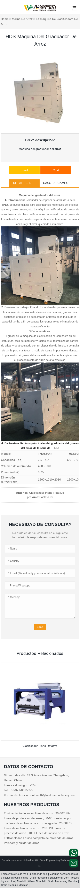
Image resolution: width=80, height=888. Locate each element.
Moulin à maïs (20, 877)
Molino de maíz (20, 874)
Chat (56, 170)
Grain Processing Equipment (46, 877)
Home (5, 19)
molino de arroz (22, 19)
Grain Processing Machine (63, 881)
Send (40, 627)
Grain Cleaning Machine (15, 885)
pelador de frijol (39, 874)
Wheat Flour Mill (37, 881)
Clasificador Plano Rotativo (46, 492)
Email (24, 170)
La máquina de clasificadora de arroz (39, 21)
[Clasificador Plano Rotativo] (40, 701)
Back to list (46, 497)
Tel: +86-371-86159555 (19, 790)
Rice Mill (22, 881)
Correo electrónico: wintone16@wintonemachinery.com (39, 795)
